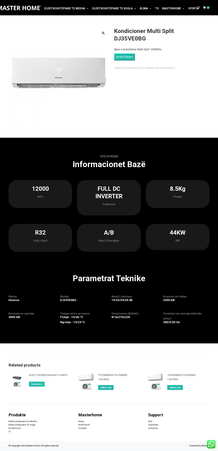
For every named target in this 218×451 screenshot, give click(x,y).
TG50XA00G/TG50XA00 (181, 375)
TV (157, 8)
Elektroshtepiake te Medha (64, 8)
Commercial (132, 68)
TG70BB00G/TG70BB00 (112, 375)
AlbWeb (205, 445)
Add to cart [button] (105, 387)
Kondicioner (15, 428)
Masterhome (171, 8)
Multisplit (149, 68)
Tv (10, 431)
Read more (36, 384)
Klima (144, 8)
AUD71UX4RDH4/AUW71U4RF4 (48, 375)
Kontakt (82, 428)
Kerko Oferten (124, 56)
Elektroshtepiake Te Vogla (112, 8)
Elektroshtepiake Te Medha (23, 421)
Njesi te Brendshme (164, 68)
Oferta (193, 8)
